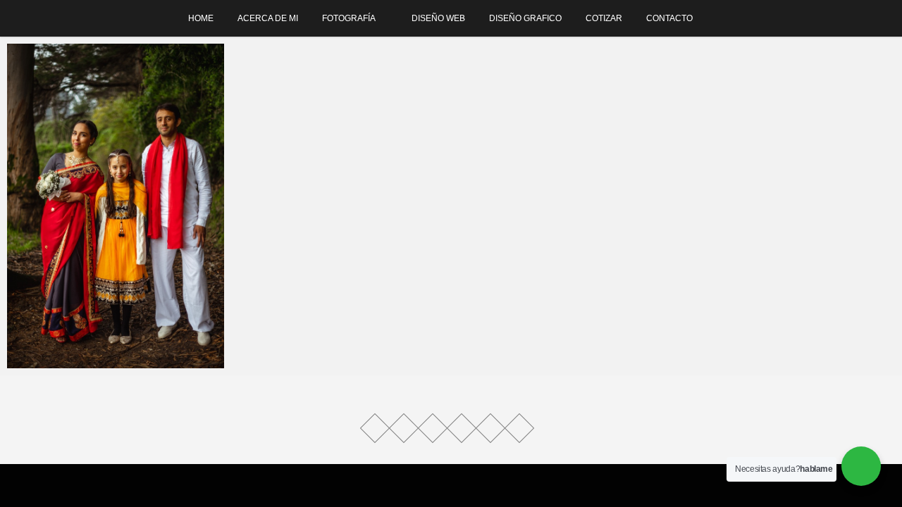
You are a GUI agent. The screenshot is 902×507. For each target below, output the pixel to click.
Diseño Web (438, 18)
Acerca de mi (267, 18)
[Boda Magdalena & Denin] (115, 206)
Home (201, 18)
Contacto (669, 18)
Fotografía (349, 18)
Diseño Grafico (525, 18)
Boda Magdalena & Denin (83, 362)
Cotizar (604, 18)
